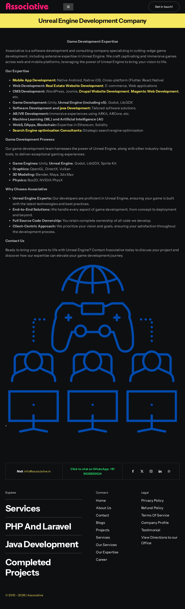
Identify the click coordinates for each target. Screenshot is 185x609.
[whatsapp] (169, 471)
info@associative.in (37, 471)
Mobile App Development (34, 80)
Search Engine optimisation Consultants (47, 130)
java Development (75, 108)
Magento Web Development (154, 91)
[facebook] (133, 471)
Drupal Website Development (104, 91)
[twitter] (142, 471)
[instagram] (151, 471)
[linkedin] (160, 471)
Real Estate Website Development (75, 86)
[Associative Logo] (27, 4)
